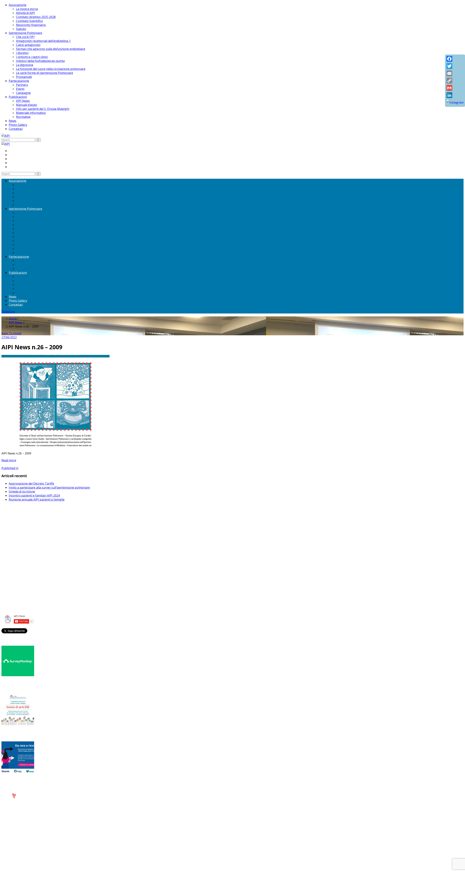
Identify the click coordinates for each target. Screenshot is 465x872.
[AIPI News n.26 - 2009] (55, 446)
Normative (23, 117)
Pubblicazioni (18, 97)
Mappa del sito (19, 582)
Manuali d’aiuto (26, 105)
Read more (8, 460)
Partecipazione (19, 81)
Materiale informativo (31, 113)
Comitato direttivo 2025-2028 (36, 17)
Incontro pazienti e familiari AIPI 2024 (34, 495)
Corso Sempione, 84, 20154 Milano (32, 553)
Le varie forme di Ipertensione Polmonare (44, 73)
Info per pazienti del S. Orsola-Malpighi (42, 109)
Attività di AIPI (25, 13)
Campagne (23, 93)
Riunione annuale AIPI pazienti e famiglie (36, 499)
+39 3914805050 (23, 557)
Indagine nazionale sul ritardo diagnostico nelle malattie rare (53, 780)
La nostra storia (27, 9)
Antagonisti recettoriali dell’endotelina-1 (43, 41)
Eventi (20, 89)
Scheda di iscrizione (22, 491)
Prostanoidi (24, 77)
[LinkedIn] (455, 95)
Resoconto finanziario (31, 25)
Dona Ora (8, 311)
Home (13, 318)
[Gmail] (455, 88)
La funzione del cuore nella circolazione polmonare (50, 69)
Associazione (17, 5)
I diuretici (22, 53)
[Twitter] (455, 66)
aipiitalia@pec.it (19, 536)
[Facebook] (455, 58)
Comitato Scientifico (29, 21)
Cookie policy (18, 578)
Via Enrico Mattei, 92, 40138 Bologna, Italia (38, 528)
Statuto (21, 29)
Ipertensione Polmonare (25, 33)
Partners (22, 85)
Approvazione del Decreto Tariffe (31, 483)
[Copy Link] (455, 80)
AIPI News (23, 101)
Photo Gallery (18, 125)
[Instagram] (455, 102)
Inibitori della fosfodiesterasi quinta (40, 61)
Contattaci (16, 129)
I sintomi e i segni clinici (32, 57)
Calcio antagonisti (28, 45)
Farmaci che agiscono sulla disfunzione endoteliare (50, 49)
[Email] (455, 73)
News (12, 121)
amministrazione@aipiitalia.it (28, 561)
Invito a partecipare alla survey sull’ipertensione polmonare (49, 487)
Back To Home (11, 333)
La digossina (24, 65)
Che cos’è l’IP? (25, 37)
